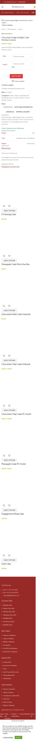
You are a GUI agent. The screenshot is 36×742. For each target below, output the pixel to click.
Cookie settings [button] (8, 737)
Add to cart (16, 76)
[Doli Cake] (18, 536)
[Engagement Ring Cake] (18, 486)
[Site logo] (18, 7)
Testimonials (21, 2)
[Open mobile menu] (2, 7)
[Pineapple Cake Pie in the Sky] (18, 236)
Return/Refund (25, 714)
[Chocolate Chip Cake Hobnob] (18, 336)
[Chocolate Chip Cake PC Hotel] (18, 386)
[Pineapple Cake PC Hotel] (18, 436)
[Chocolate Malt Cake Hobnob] (18, 286)
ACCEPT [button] (18, 737)
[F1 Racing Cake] (18, 187)
